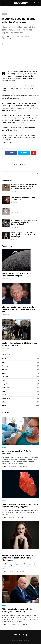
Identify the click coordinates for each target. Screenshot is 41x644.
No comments (7, 38)
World (4, 405)
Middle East (6, 387)
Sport (4, 395)
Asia (3, 362)
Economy (5, 366)
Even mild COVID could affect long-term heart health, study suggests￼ (20, 505)
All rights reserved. (24, 640)
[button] (3, 3)
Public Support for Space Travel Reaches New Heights (16, 274)
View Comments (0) (20, 164)
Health (4, 13)
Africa (4, 358)
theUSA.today (20, 2)
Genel (4, 373)
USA (3, 402)
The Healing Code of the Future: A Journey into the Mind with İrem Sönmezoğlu (23, 235)
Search (37, 173)
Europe (4, 369)
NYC (3, 391)
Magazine (5, 384)
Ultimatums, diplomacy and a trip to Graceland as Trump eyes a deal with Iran (18, 309)
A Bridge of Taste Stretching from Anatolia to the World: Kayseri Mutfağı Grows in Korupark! (24, 186)
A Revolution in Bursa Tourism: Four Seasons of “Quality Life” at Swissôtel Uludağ (24, 222)
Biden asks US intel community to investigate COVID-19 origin (17, 610)
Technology (6, 398)
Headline (5, 376)
